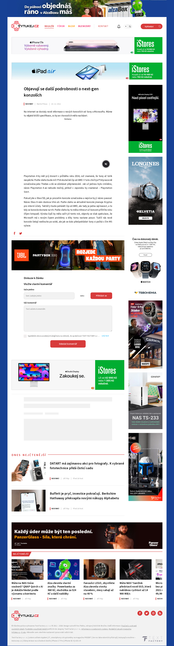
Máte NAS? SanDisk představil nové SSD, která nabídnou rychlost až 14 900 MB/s (135, 588)
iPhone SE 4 (69, 640)
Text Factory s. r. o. (43, 625)
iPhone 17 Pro (57, 640)
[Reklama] (87, 8)
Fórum (61, 26)
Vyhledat (149, 26)
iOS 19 (78, 640)
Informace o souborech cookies (95, 629)
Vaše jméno (29, 289)
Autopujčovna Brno (126, 637)
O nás (23, 632)
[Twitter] (146, 613)
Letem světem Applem (38, 637)
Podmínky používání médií (36, 629)
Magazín (49, 26)
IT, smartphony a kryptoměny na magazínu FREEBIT (70, 637)
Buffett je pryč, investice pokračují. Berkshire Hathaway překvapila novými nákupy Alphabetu (84, 496)
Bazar (71, 26)
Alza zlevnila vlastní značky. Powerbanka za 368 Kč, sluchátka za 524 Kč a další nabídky (62, 588)
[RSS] (160, 613)
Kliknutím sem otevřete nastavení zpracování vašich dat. (50, 632)
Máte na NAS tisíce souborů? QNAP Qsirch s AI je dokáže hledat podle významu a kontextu (27, 588)
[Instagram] (153, 613)
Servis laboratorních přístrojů (105, 637)
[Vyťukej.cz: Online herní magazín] (25, 26)
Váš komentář (30, 302)
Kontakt (103, 26)
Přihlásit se (101, 295)
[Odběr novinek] (119, 27)
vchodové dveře (44, 640)
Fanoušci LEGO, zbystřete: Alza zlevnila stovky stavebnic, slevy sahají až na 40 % (99, 588)
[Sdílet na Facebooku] (14, 234)
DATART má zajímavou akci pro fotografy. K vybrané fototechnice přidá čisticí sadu (87, 466)
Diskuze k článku (34, 278)
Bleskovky (84, 26)
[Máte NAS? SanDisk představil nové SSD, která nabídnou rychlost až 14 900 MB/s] (136, 569)
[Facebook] (139, 613)
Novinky (29, 104)
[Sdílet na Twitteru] (20, 234)
